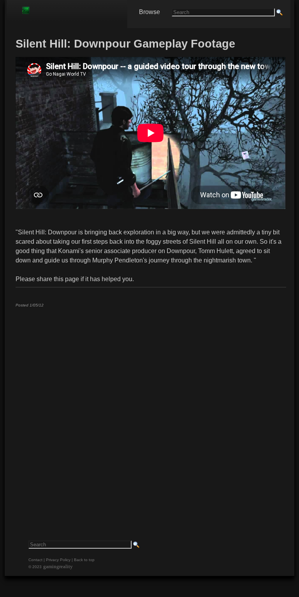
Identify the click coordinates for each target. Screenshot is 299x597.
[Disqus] (150, 410)
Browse (149, 12)
